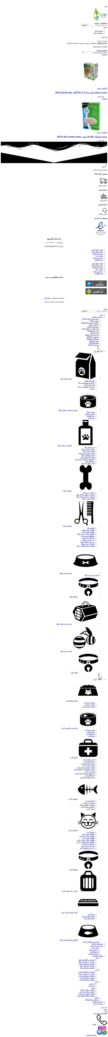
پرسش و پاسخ (98, 258)
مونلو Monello (94, 343)
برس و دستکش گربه (87, 848)
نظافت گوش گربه (88, 838)
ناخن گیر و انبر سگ (87, 544)
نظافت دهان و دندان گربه (85, 840)
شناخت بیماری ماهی (87, 990)
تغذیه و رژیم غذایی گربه (86, 974)
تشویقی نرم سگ (88, 493)
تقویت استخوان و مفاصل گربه (84, 769)
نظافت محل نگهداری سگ (85, 546)
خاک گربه (91, 914)
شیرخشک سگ (89, 447)
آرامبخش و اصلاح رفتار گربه (84, 773)
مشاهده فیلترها (102, 50)
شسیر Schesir (94, 341)
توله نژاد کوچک (89, 385)
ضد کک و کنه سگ (88, 538)
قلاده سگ (74, 672)
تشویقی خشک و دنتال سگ (85, 495)
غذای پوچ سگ (89, 414)
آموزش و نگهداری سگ (86, 960)
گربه (97, 970)
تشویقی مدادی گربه (87, 807)
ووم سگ (91, 418)
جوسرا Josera (94, 321)
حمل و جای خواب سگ (64, 624)
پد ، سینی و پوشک (88, 540)
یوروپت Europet (93, 345)
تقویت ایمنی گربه (88, 765)
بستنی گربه (90, 809)
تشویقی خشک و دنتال (87, 805)
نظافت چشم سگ (88, 530)
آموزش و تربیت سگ (92, 575)
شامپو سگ (90, 528)
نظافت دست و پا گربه (86, 836)
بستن (105, 27)
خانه (105, 43)
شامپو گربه (90, 832)
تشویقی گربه (73, 799)
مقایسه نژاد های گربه (87, 980)
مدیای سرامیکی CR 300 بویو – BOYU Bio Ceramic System (82, 137)
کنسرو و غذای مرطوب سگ (68, 410)
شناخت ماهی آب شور (86, 992)
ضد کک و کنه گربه (88, 844)
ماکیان (96, 998)
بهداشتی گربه (73, 830)
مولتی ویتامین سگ (88, 449)
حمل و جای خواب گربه (70, 891)
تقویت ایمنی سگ (88, 451)
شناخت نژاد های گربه (87, 978)
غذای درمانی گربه (88, 707)
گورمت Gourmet (93, 331)
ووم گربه (91, 736)
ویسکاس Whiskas (92, 339)
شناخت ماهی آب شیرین (86, 994)
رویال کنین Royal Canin (90, 319)
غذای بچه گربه (89, 705)
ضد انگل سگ (89, 461)
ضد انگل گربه (89, 775)
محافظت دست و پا (87, 536)
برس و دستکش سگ (87, 542)
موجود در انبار (98, 33)
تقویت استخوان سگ (87, 457)
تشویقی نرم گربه (88, 803)
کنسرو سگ (90, 412)
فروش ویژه (99, 31)
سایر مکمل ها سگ (88, 463)
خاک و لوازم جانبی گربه (69, 912)
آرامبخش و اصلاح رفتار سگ (84, 459)
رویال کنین (47, 298)
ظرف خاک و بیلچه (88, 916)
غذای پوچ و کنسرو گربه (69, 728)
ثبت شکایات (98, 260)
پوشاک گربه (73, 870)
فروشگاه (100, 43)
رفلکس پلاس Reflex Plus (90, 323)
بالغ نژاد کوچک (89, 381)
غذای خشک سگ (97, 252)
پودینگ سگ (90, 416)
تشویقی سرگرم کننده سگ (85, 497)
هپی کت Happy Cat (92, 335)
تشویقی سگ (67, 491)
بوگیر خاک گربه (89, 918)
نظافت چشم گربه (88, 834)
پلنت (92, 988)
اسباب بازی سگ (66, 651)
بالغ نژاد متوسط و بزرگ (86, 383)
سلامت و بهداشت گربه (86, 976)
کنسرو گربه (90, 732)
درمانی (92, 389)
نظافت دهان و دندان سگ (85, 534)
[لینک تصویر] (100, 235)
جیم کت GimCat (93, 327)
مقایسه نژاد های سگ (87, 968)
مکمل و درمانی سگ (65, 445)
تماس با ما (99, 256)
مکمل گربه (74, 757)
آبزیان (97, 982)
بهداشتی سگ (67, 526)
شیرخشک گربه (89, 761)
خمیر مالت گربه (88, 759)
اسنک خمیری (89, 801)
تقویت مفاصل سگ (88, 455)
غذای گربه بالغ (89, 703)
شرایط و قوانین (97, 254)
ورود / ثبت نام (98, 1004)
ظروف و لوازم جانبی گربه (68, 940)
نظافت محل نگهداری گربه (85, 842)
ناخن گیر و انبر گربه (87, 846)
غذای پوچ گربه (89, 730)
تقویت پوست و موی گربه (85, 767)
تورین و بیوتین (89, 771)
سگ (97, 958)
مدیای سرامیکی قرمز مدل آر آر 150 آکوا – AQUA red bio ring (81, 92)
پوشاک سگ (74, 596)
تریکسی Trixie (94, 325)
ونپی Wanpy (94, 333)
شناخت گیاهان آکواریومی (85, 996)
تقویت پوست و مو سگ (86, 453)
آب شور (91, 984)
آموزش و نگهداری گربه (91, 942)
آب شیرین (91, 986)
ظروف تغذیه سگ (66, 573)
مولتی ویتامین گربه (87, 763)
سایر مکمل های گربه (87, 777)
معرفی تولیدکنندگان (92, 1000)
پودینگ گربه (90, 734)
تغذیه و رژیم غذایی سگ (86, 962)
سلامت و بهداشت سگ (86, 964)
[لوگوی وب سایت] (99, 21)
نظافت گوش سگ (88, 532)
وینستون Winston (93, 337)
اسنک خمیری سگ (88, 499)
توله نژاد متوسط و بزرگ (86, 387)
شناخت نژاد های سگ (87, 966)
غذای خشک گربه (97, 250)
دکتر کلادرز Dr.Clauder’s (90, 329)
